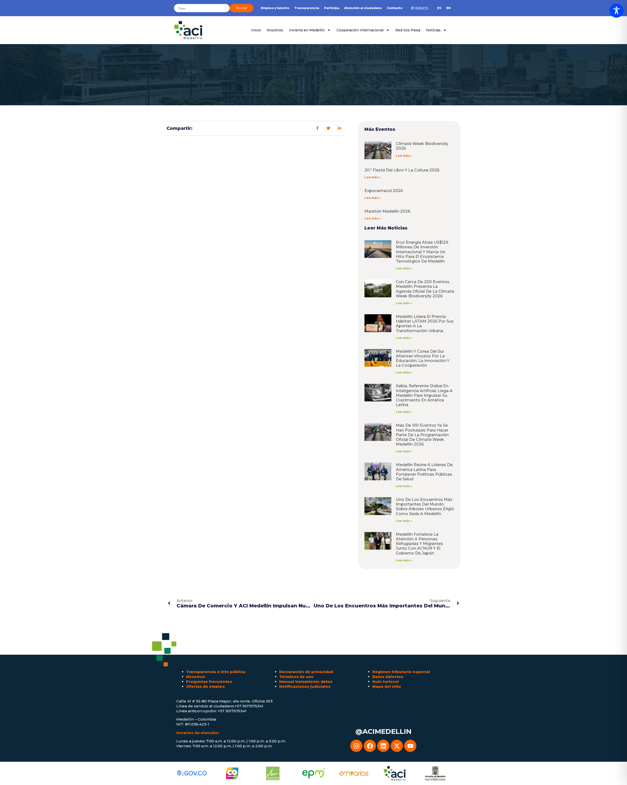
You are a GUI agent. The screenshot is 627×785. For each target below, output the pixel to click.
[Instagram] (356, 746)
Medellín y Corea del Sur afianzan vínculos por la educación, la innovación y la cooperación (422, 358)
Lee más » (404, 155)
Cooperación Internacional (360, 30)
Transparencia (306, 8)
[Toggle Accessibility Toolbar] (616, 10)
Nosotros (275, 30)
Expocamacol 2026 (383, 190)
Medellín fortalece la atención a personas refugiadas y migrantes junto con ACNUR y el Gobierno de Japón (419, 544)
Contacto (394, 8)
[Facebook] (370, 746)
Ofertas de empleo (205, 686)
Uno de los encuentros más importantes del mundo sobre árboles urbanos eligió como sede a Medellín (425, 506)
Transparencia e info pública (215, 671)
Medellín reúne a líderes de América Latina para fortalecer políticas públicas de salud (424, 471)
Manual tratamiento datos (305, 681)
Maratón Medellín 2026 (387, 211)
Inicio (256, 30)
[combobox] (202, 8)
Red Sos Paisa (407, 30)
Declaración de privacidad (306, 671)
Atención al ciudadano (363, 8)
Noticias (433, 30)
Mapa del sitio (386, 686)
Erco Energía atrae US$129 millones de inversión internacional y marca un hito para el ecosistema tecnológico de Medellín (422, 252)
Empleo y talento (275, 8)
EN (448, 8)
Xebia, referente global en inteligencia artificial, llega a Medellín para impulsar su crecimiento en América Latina (424, 395)
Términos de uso (296, 676)
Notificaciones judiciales (304, 686)
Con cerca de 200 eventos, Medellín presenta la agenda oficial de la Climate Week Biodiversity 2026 (425, 288)
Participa (331, 8)
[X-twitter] (397, 746)
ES (439, 8)
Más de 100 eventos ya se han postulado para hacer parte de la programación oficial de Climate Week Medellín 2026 (422, 435)
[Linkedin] (383, 746)
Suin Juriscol (385, 681)
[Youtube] (410, 746)
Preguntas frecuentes (209, 681)
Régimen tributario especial (401, 671)
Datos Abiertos (387, 676)
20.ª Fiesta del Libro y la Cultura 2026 (401, 170)
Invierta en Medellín (307, 30)
